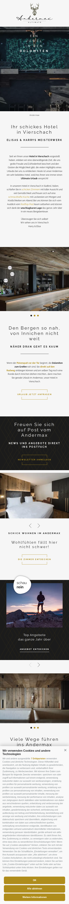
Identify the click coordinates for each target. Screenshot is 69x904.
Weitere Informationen (34, 897)
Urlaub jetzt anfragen (34, 394)
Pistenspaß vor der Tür (28, 363)
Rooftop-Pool (27, 204)
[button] (65, 750)
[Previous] (30, 526)
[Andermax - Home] (34, 22)
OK (34, 880)
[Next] (39, 526)
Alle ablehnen (34, 888)
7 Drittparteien (38, 758)
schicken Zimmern (31, 189)
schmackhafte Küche (18, 197)
